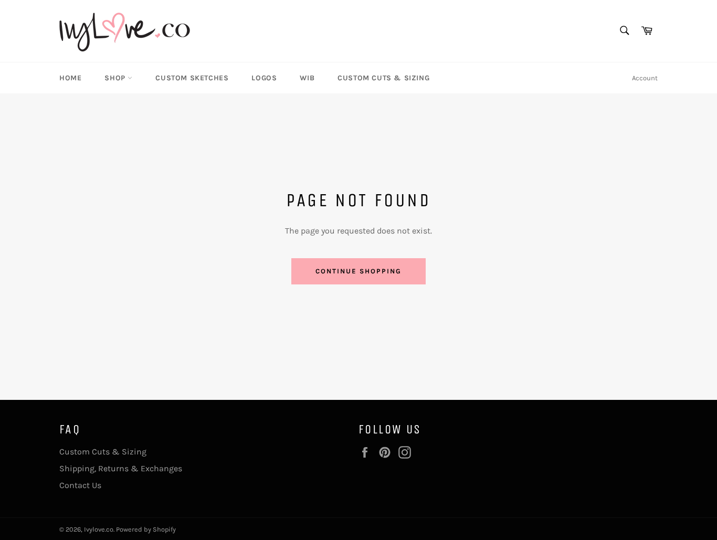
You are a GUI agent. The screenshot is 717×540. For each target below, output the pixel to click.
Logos (264, 77)
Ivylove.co (98, 529)
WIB (307, 77)
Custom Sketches (191, 77)
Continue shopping (358, 271)
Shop (116, 77)
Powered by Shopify (146, 529)
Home (70, 77)
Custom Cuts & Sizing (383, 77)
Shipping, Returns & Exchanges (120, 468)
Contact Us (80, 485)
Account (645, 78)
